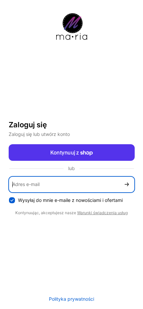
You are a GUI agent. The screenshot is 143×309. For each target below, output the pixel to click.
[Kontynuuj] (126, 184)
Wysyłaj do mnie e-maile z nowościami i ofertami (70, 200)
